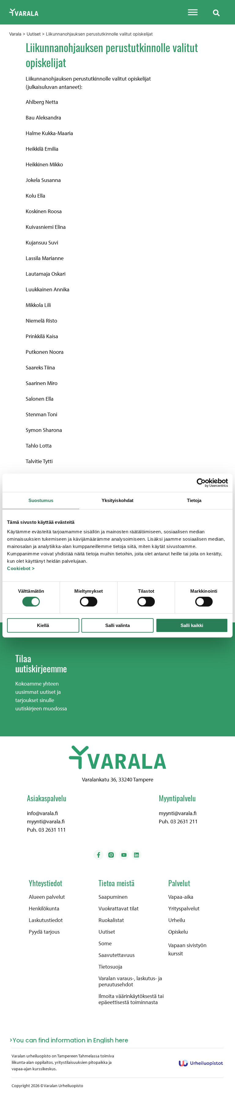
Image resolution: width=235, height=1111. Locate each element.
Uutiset (107, 932)
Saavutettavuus (117, 955)
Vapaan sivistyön (187, 945)
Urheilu (176, 920)
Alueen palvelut (47, 897)
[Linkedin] (136, 855)
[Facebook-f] (98, 855)
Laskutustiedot (46, 920)
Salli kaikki (192, 625)
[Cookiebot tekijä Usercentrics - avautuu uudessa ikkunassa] (201, 482)
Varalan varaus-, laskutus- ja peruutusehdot (130, 981)
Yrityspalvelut (184, 908)
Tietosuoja (110, 967)
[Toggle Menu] (193, 12)
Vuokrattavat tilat (119, 908)
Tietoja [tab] (194, 500)
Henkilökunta (44, 908)
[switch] (88, 602)
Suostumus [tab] (40, 500)
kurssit (175, 953)
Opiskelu (178, 932)
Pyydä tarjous (44, 932)
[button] (216, 12)
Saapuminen (113, 897)
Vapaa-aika (180, 897)
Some (105, 943)
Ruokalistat (111, 920)
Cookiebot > (21, 568)
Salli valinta (117, 625)
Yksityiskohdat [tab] (117, 500)
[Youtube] (124, 855)
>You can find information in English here (68, 1040)
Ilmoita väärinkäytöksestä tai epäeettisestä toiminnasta (131, 999)
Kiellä (43, 625)
